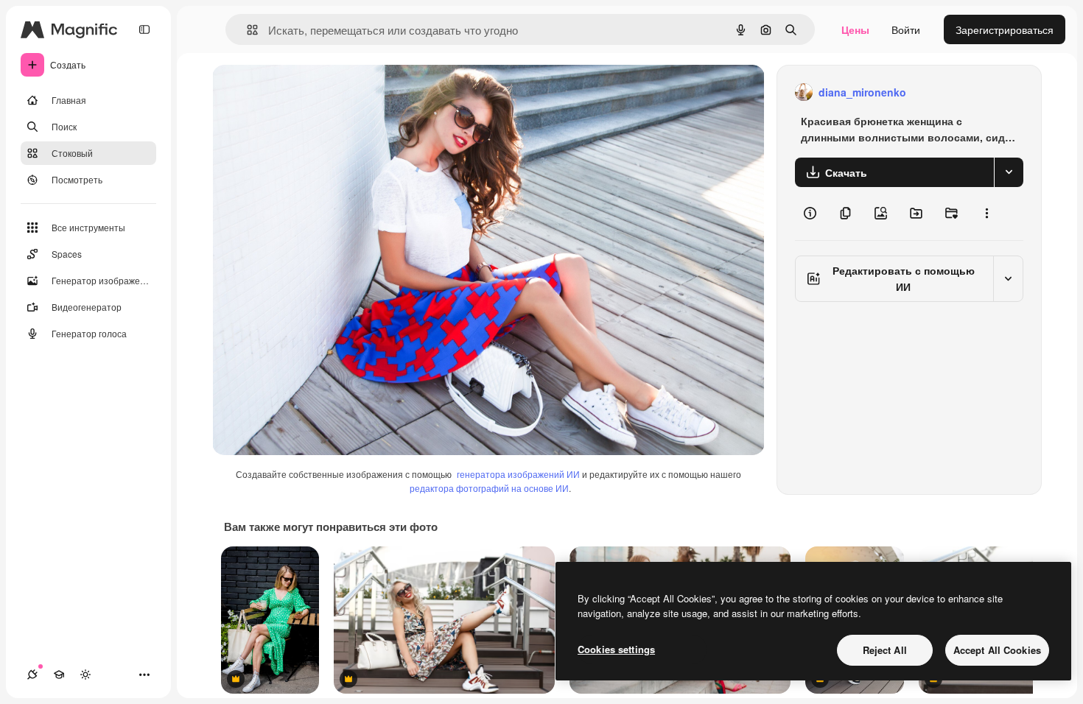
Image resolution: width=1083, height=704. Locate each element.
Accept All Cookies (997, 650)
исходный (311, 92)
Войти (905, 29)
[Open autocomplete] (246, 29)
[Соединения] (32, 674)
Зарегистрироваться (1005, 29)
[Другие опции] (986, 213)
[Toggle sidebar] (144, 29)
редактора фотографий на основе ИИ (489, 488)
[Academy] (59, 674)
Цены (855, 29)
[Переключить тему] (85, 674)
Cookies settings (616, 649)
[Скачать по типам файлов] (1008, 172)
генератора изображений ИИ (518, 474)
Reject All (885, 650)
